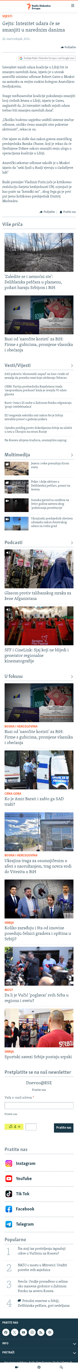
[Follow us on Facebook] (5, 1332)
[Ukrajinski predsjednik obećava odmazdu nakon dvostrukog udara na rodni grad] (17, 523)
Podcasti (14, 542)
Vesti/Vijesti (18, 365)
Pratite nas (63, 1128)
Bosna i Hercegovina (21, 726)
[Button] (68, 47)
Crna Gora (13, 794)
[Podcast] (39, 1367)
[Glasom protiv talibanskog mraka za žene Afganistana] (39, 568)
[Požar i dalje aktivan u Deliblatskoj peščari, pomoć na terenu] (17, 487)
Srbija (9, 923)
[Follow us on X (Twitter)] (14, 1332)
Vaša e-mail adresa (19, 1098)
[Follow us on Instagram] (32, 1332)
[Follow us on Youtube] (23, 1332)
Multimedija (17, 455)
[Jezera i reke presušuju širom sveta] (17, 468)
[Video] (16, 1367)
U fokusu (14, 676)
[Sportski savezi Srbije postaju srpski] (39, 1027)
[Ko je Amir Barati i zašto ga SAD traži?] (39, 769)
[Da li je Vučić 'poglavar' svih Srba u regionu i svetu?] (39, 966)
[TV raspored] (49, 1332)
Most (9, 990)
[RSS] (40, 1332)
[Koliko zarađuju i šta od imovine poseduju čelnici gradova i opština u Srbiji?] (39, 899)
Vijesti (7, 16)
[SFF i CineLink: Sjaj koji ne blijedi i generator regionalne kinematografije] (39, 625)
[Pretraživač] (61, 1367)
